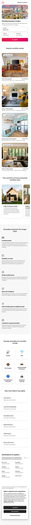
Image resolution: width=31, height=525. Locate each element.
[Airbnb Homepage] (3, 2)
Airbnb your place (22, 2)
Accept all (14, 507)
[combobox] (15, 30)
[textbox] (8, 35)
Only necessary (15, 511)
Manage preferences (15, 515)
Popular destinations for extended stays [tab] (12, 457)
